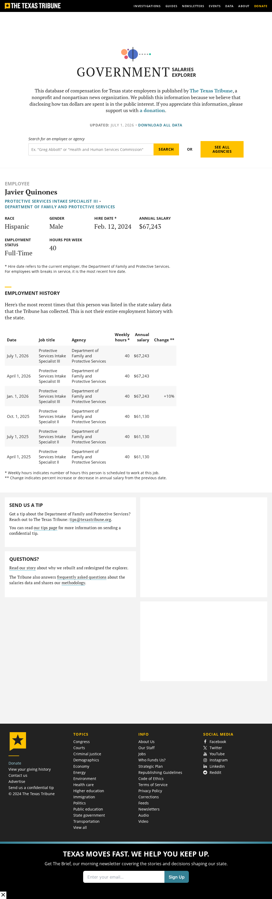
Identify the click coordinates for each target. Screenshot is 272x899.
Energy (79, 772)
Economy (81, 766)
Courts (79, 747)
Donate (14, 763)
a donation (152, 110)
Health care (83, 784)
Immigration (84, 796)
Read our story (22, 567)
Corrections (148, 796)
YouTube (217, 753)
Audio (143, 815)
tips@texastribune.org (90, 519)
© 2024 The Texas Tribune (31, 793)
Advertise (16, 781)
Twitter (216, 747)
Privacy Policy (150, 790)
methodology (73, 582)
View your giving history (29, 769)
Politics (79, 802)
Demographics (86, 759)
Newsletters (149, 809)
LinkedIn (217, 766)
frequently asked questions (82, 577)
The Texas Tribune (211, 91)
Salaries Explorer (184, 72)
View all (80, 827)
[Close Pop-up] (3, 895)
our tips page (45, 527)
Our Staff (146, 747)
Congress (81, 741)
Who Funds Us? (151, 759)
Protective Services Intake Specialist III (51, 201)
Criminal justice (87, 753)
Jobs (142, 753)
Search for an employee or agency (56, 139)
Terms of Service (153, 784)
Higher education (88, 790)
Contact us (17, 775)
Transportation (86, 821)
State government (89, 815)
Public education (88, 809)
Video (143, 821)
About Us (146, 741)
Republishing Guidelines (160, 772)
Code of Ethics (151, 778)
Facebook (218, 741)
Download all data (160, 125)
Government (123, 72)
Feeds (143, 802)
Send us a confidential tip (31, 787)
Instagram (219, 759)
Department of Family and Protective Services (60, 206)
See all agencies (222, 149)
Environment (84, 778)
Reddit (215, 772)
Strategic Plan (150, 766)
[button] (136, 870)
